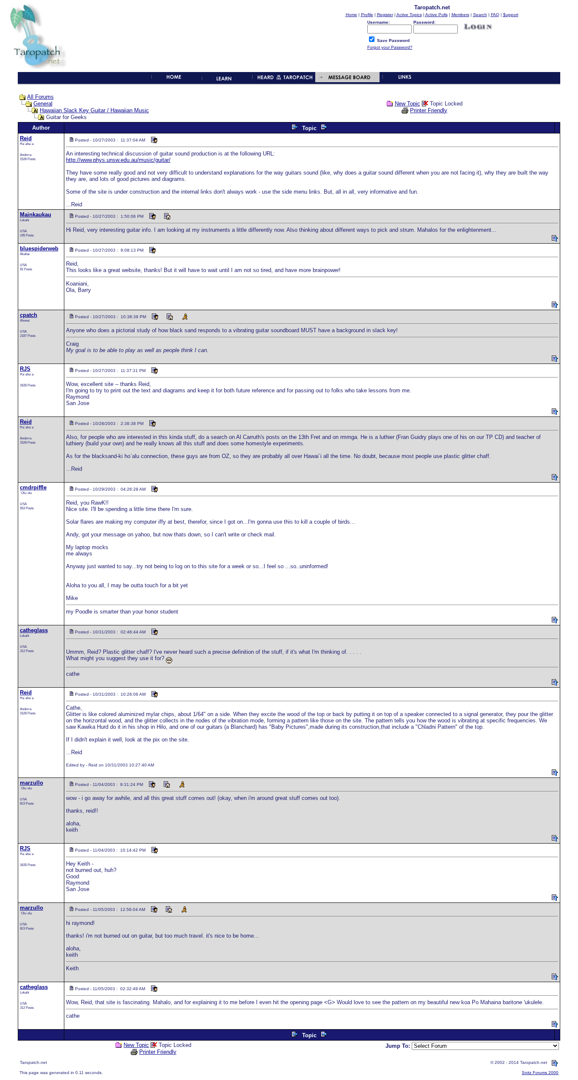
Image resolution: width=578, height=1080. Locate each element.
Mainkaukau (35, 214)
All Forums (40, 97)
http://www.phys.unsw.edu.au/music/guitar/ (118, 160)
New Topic (407, 103)
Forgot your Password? (390, 47)
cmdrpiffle (33, 487)
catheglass (34, 630)
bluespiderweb (39, 248)
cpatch (28, 315)
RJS (25, 369)
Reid (26, 138)
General (42, 103)
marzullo (31, 783)
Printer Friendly (428, 110)
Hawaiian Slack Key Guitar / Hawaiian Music (94, 110)
